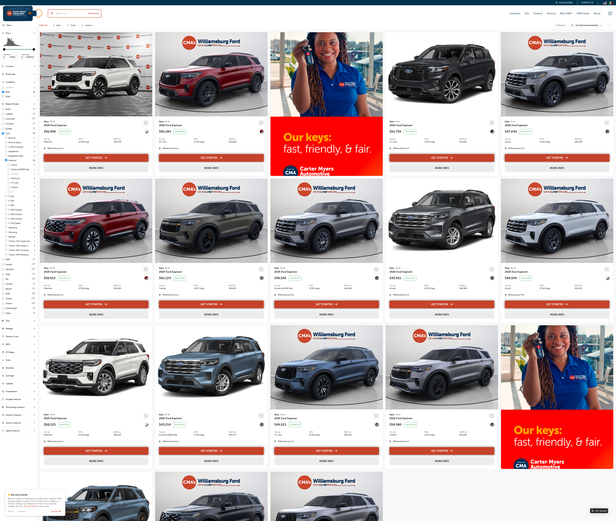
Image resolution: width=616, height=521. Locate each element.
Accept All (56, 511)
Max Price (25, 54)
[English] (605, 2)
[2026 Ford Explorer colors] (146, 132)
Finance (537, 13)
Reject (11, 511)
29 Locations (566, 3)
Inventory (515, 13)
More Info (96, 168)
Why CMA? (566, 13)
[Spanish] (610, 2)
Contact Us (587, 2)
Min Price (7, 54)
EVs (527, 13)
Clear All (43, 25)
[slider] (4, 49)
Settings (21, 511)
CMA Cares (583, 13)
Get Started (94, 157)
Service (551, 13)
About (597, 13)
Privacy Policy (30, 506)
